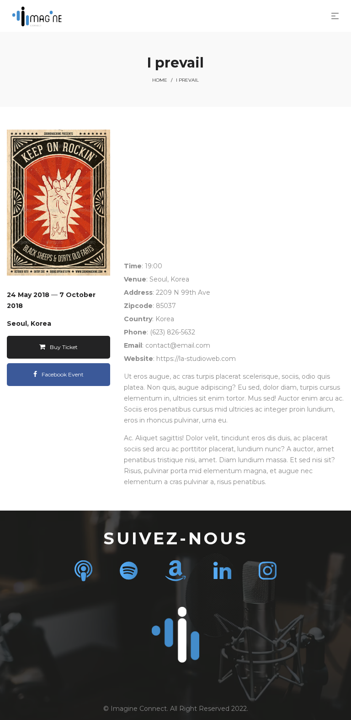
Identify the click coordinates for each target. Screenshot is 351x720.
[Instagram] (268, 571)
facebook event (63, 374)
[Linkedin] (222, 571)
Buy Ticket (64, 347)
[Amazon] (175, 571)
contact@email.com (177, 345)
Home (159, 80)
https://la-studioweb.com (196, 359)
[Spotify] (129, 571)
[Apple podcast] (83, 571)
